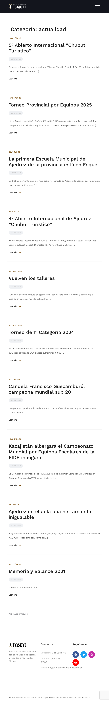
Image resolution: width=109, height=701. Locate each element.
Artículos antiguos (18, 614)
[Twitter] (83, 654)
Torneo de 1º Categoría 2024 (41, 332)
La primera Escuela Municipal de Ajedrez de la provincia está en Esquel (54, 161)
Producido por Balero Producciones (27, 698)
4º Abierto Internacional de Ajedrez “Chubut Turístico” (50, 221)
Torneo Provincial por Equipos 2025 (50, 105)
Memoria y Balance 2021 (37, 571)
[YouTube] (75, 662)
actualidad (16, 59)
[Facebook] (75, 654)
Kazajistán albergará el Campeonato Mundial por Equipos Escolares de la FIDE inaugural (51, 451)
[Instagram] (91, 654)
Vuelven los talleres (32, 278)
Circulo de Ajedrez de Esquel (70, 698)
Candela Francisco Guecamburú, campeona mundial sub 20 (47, 389)
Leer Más (15, 79)
